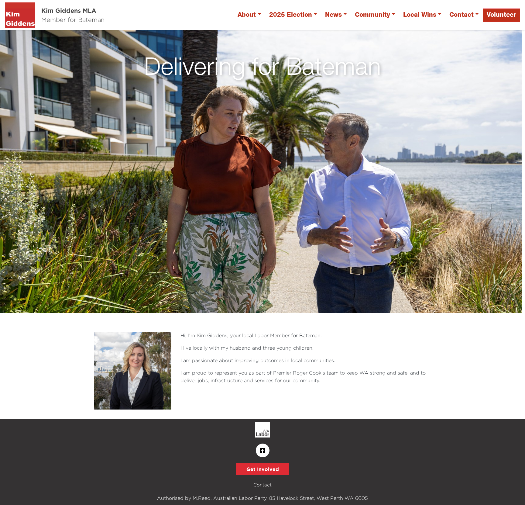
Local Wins (419, 15)
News (333, 15)
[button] (39, 171)
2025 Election (290, 15)
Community (372, 15)
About (247, 15)
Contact (461, 15)
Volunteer (501, 15)
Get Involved (262, 469)
